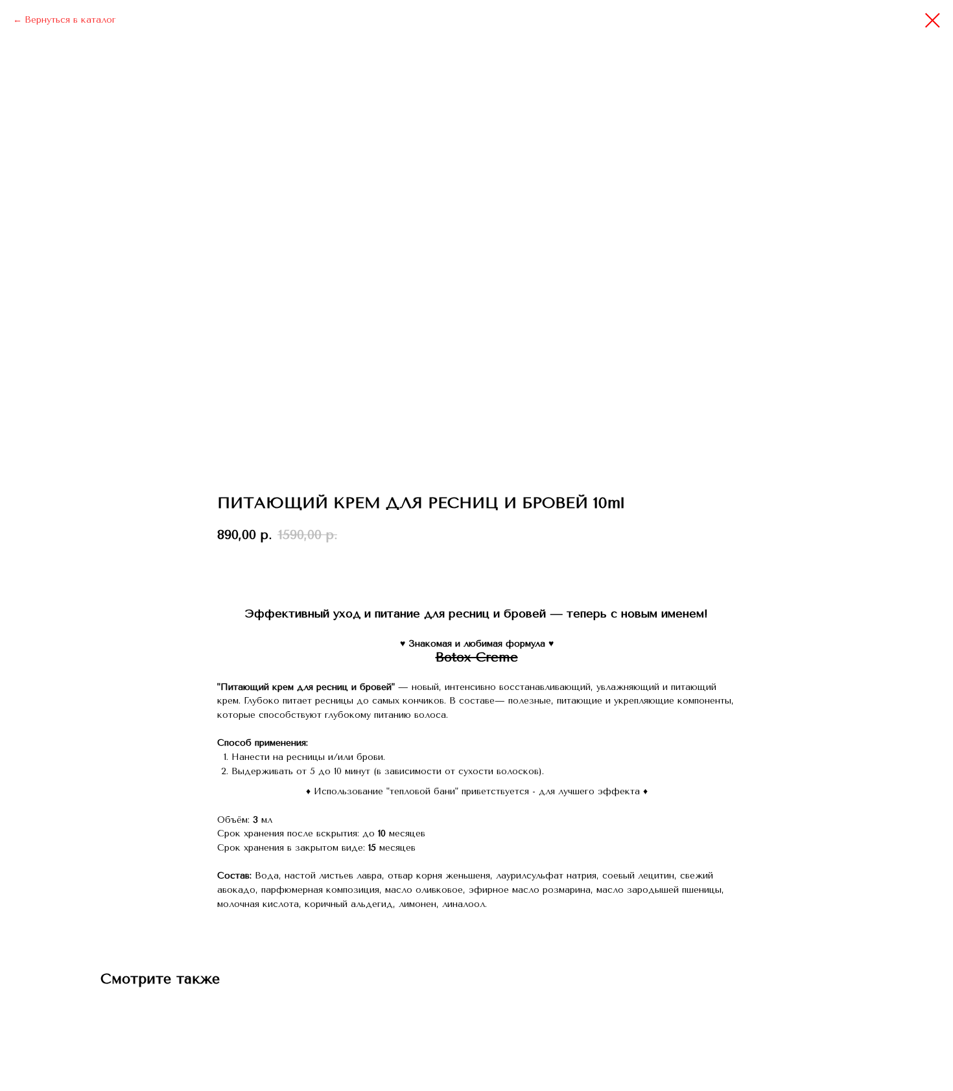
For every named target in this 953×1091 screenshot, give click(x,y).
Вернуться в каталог (70, 19)
